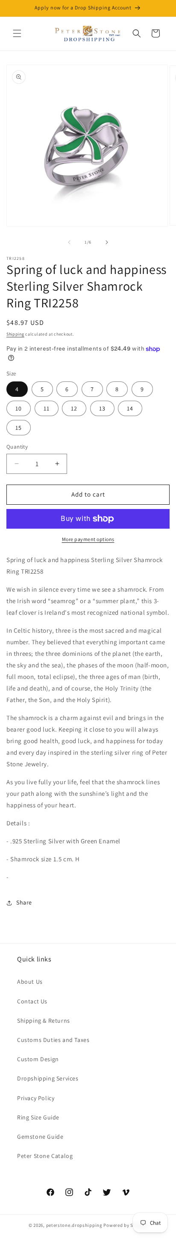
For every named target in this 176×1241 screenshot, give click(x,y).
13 (102, 408)
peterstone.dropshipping (74, 1225)
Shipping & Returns (43, 1020)
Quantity (17, 446)
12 (74, 408)
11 (47, 408)
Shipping (15, 334)
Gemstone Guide (40, 1136)
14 (130, 408)
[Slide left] (69, 242)
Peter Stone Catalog (45, 1156)
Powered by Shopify (125, 1225)
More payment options (88, 539)
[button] (17, 33)
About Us (30, 981)
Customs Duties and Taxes (53, 1040)
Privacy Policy (35, 1098)
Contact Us (32, 1001)
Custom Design (38, 1059)
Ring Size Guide (38, 1117)
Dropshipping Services (48, 1078)
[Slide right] (106, 242)
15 (18, 428)
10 (18, 408)
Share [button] (24, 902)
